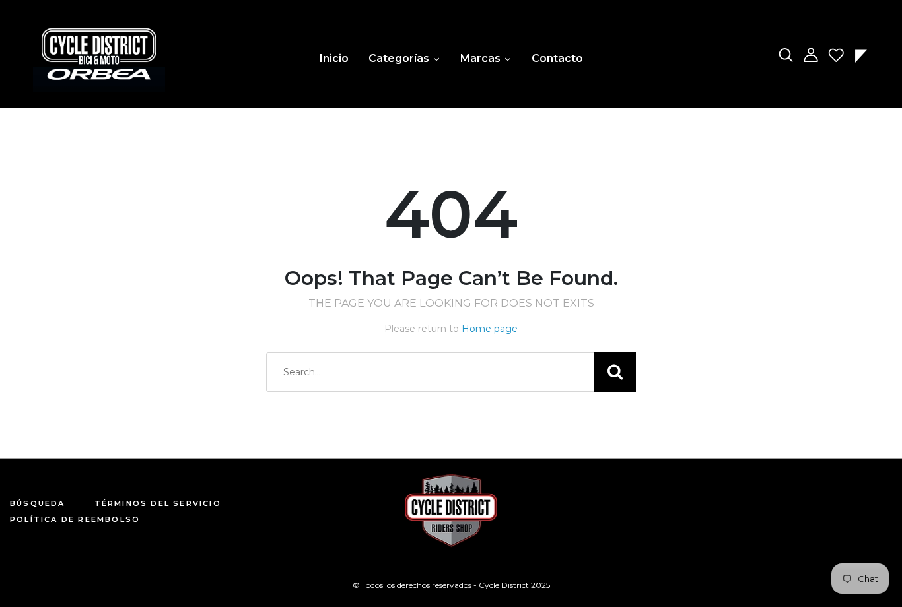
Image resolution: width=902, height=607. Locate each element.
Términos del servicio (157, 503)
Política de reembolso (75, 519)
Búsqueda (37, 503)
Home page (490, 329)
